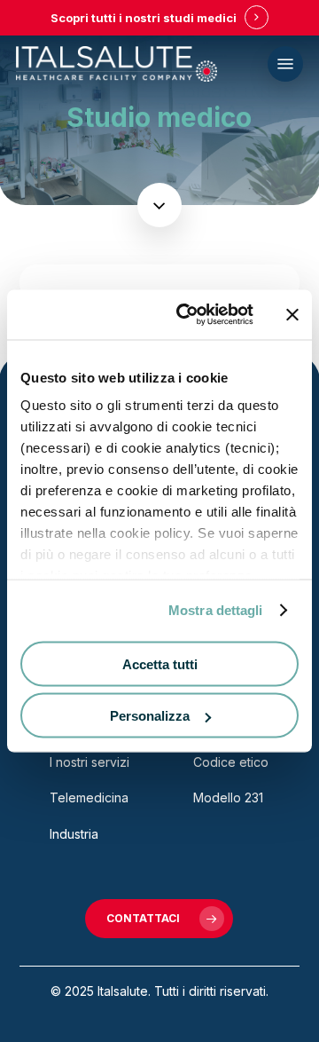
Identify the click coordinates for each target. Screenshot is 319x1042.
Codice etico (230, 762)
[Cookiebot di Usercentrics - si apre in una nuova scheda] (187, 315)
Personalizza (150, 715)
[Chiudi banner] (292, 314)
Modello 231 (228, 797)
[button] (285, 64)
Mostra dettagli (215, 610)
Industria (74, 833)
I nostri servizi (89, 762)
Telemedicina (89, 797)
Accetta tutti (160, 663)
